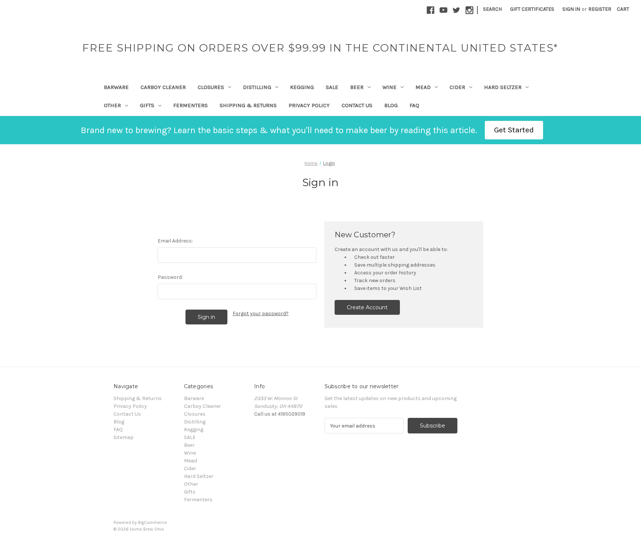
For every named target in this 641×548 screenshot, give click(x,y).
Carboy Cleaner (163, 87)
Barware (116, 87)
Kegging (302, 87)
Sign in (571, 9)
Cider (457, 87)
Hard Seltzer (503, 87)
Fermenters (190, 105)
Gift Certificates (532, 9)
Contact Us (357, 105)
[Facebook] (430, 10)
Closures (211, 87)
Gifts (147, 105)
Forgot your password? (261, 313)
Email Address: (175, 241)
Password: (170, 277)
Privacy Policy (309, 105)
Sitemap (124, 437)
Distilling (257, 87)
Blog (391, 105)
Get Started (514, 129)
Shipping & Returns (248, 105)
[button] (514, 130)
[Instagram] (469, 10)
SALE (332, 87)
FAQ (414, 105)
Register (599, 9)
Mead (423, 87)
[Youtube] (443, 10)
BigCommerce (152, 522)
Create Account (367, 307)
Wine (389, 87)
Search (492, 9)
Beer (357, 87)
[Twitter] (456, 10)
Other (112, 105)
